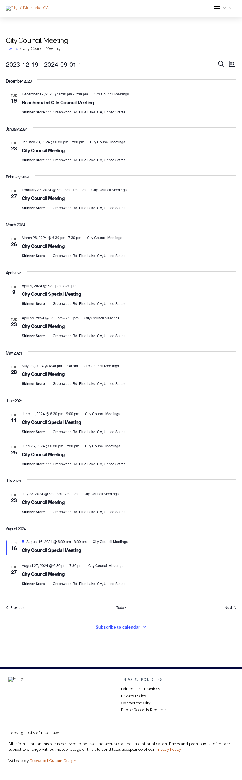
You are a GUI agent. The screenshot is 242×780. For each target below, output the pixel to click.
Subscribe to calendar (118, 627)
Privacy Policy (168, 749)
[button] (224, 8)
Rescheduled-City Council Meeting (58, 102)
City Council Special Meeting (51, 293)
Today (121, 607)
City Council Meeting (43, 150)
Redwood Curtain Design (53, 760)
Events (12, 48)
